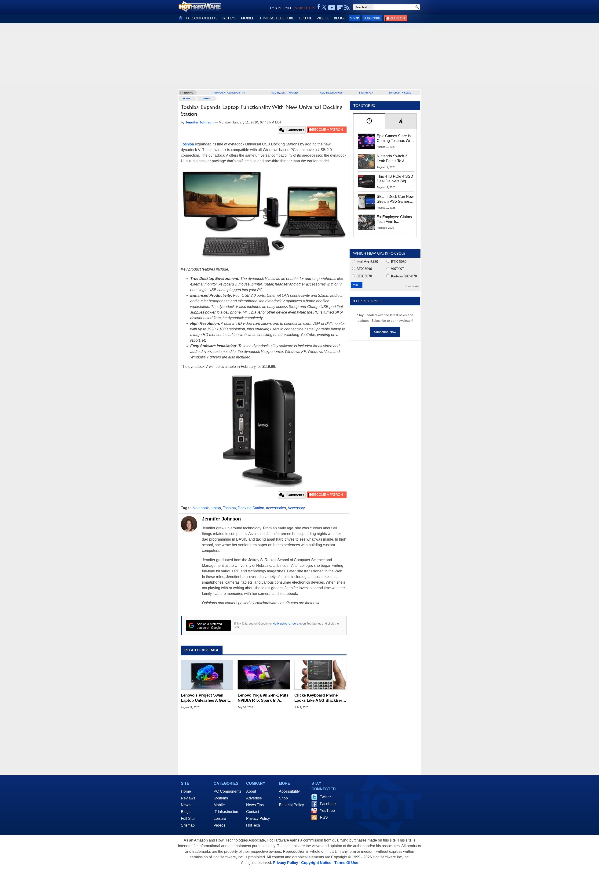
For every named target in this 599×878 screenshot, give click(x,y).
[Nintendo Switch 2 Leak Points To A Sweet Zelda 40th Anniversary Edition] (366, 161)
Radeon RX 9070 (403, 276)
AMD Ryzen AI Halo (331, 92)
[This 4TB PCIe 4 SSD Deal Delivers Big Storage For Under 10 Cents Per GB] (366, 181)
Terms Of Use (346, 863)
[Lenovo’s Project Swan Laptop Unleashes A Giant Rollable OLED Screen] (207, 675)
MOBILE (247, 18)
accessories (276, 508)
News (206, 98)
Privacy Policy (258, 818)
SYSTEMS (229, 18)
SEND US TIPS (304, 8)
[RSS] (347, 7)
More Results (412, 286)
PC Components (227, 791)
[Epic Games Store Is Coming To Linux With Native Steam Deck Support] (366, 141)
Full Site (188, 818)
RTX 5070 (364, 276)
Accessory (296, 508)
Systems (221, 798)
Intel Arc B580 (367, 261)
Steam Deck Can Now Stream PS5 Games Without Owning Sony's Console (395, 199)
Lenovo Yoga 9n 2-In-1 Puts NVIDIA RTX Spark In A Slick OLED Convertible (263, 698)
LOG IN (275, 8)
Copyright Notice (316, 863)
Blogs (185, 812)
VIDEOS (323, 18)
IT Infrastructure (226, 812)
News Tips (255, 805)
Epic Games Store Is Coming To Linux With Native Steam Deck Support (395, 138)
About (251, 791)
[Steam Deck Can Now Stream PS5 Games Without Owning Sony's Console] (366, 201)
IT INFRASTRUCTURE (276, 18)
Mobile (219, 805)
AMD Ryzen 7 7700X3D (284, 92)
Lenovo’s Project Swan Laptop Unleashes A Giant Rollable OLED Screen (205, 698)
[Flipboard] (340, 7)
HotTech (253, 825)
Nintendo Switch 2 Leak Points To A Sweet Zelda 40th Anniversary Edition (393, 158)
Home (186, 791)
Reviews (188, 798)
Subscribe (372, 18)
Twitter (325, 797)
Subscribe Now (385, 332)
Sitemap (188, 825)
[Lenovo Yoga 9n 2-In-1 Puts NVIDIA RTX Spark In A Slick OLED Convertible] (264, 675)
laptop (216, 508)
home (186, 98)
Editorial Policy (291, 805)
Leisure (220, 818)
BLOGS (339, 18)
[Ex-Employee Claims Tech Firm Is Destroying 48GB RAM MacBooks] (366, 222)
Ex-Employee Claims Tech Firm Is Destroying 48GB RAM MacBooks (394, 219)
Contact (252, 812)
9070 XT (397, 269)
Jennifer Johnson (221, 518)
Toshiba (187, 144)
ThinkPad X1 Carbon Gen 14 (228, 92)
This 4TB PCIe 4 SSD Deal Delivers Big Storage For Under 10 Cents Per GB (395, 179)
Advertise (254, 798)
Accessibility (289, 791)
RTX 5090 (364, 269)
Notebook (201, 508)
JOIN (287, 8)
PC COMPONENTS (201, 18)
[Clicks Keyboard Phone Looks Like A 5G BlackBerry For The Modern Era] (320, 675)
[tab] (369, 121)
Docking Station (251, 508)
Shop (354, 18)
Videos (219, 825)
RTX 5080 (398, 261)
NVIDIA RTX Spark (400, 92)
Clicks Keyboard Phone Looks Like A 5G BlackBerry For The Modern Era (320, 698)
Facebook (328, 804)
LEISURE (305, 18)
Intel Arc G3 (366, 92)
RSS (324, 817)
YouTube (327, 811)
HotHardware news (285, 623)
